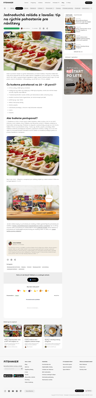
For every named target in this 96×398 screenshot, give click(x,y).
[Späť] (8, 8)
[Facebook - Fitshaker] (5, 391)
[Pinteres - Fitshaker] (20, 391)
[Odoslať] (21, 369)
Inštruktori (47, 2)
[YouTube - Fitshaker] (12, 391)
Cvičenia (40, 2)
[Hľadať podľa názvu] (5, 8)
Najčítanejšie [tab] (69, 15)
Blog (63, 2)
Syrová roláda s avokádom (42, 226)
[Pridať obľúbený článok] (40, 28)
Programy (33, 2)
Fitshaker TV (56, 2)
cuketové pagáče (42, 227)
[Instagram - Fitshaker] (9, 391)
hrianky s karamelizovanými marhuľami (23, 226)
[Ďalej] (91, 8)
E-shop (68, 2)
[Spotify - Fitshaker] (16, 391)
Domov (26, 2)
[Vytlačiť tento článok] (43, 28)
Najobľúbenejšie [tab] (78, 15)
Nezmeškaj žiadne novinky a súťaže (13, 366)
